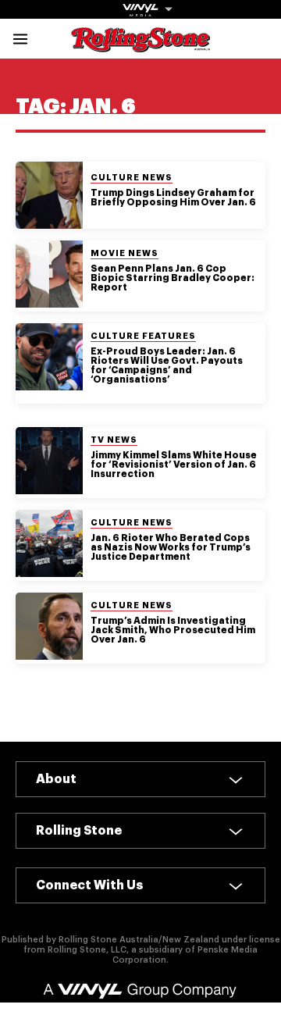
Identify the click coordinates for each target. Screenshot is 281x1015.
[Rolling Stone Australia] (140, 45)
